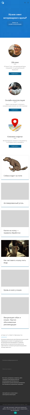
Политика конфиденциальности (10, 360)
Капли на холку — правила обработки (12, 231)
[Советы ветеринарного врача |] (2, 2)
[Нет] (28, 410)
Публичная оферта (6, 369)
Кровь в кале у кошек (13, 290)
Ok (15, 412)
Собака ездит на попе (13, 176)
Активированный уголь (13, 203)
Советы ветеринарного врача (15, 404)
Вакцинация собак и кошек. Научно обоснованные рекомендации (12, 321)
